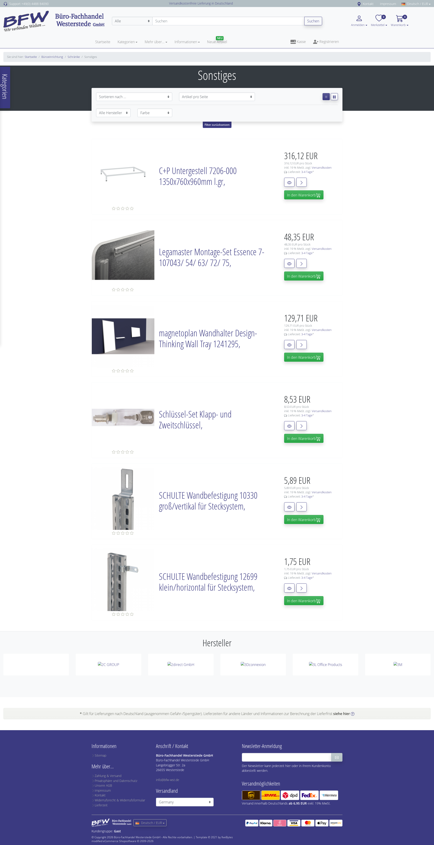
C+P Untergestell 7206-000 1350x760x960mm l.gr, (198, 176)
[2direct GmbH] (181, 664)
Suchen (313, 21)
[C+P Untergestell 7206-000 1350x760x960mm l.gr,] (123, 173)
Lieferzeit (101, 805)
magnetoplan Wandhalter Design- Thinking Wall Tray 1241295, (208, 338)
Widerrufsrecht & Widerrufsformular (120, 800)
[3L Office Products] (325, 664)
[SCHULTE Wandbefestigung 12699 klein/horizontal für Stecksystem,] (123, 579)
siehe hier (341, 713)
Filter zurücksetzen (217, 125)
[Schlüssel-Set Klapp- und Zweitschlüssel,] (123, 417)
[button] (386, 24)
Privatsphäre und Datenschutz (116, 781)
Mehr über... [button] (155, 41)
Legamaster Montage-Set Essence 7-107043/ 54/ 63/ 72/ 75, (211, 257)
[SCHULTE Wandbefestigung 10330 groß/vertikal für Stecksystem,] (123, 498)
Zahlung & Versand (108, 776)
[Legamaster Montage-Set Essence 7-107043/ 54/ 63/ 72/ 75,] (123, 254)
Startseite (102, 41)
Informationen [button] (186, 41)
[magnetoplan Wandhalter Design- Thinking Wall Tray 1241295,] (123, 335)
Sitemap (100, 755)
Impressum (388, 4)
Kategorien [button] (126, 41)
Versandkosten (322, 167)
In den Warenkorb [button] (301, 195)
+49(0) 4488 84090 (35, 4)
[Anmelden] (336, 757)
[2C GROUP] (108, 664)
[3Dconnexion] (253, 664)
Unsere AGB (103, 785)
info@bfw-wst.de (167, 780)
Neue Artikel (217, 41)
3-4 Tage (306, 172)
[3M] (398, 664)
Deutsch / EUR (417, 4)
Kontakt (368, 4)
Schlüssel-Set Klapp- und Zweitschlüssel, (195, 419)
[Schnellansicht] (289, 182)
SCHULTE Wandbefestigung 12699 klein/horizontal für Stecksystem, (208, 581)
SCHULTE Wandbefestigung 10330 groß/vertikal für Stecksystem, (208, 500)
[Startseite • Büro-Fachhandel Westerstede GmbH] (54, 20)
